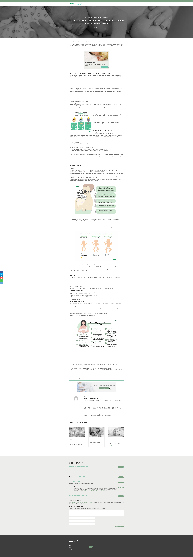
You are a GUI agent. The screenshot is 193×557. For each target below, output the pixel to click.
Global (114, 0)
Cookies (70, 547)
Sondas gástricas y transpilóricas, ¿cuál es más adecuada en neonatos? (115, 440)
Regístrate (90, 546)
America (117, 0)
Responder (121, 482)
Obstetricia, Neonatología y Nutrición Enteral (99, 17)
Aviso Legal (71, 543)
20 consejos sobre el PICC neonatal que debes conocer (96, 440)
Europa (121, 0)
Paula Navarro (98, 25)
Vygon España (77, 486)
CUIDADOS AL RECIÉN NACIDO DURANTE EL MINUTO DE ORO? (81, 502)
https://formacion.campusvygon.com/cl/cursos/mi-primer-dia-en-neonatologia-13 (95, 490)
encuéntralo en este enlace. (93, 354)
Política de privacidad (72, 545)
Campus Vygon (74, 444)
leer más (72, 446)
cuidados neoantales (75, 378)
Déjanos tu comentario (74, 356)
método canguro (83, 378)
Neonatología (87, 17)
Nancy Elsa (71, 476)
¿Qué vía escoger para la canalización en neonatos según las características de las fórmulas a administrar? (77, 441)
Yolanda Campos (113, 443)
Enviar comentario (119, 526)
